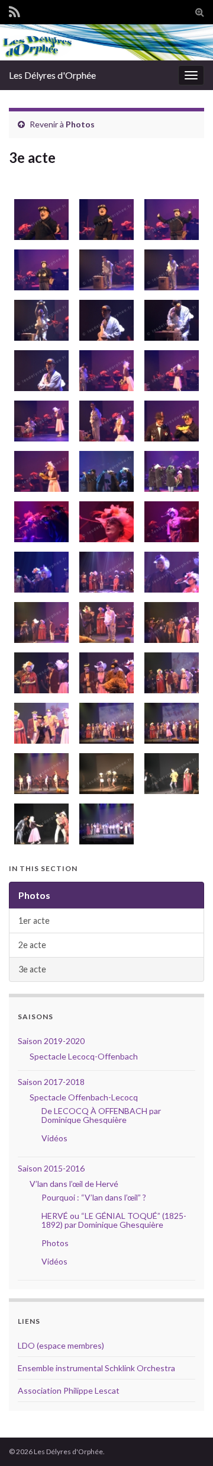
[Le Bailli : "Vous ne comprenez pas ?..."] (170, 421)
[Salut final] (105, 824)
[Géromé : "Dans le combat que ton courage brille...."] (170, 219)
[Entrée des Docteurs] (105, 471)
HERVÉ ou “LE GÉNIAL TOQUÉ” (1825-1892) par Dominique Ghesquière (113, 1220)
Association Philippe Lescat (69, 1390)
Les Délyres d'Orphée (52, 75)
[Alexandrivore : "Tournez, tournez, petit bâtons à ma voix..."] (170, 320)
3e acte (32, 969)
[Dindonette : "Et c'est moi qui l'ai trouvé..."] (170, 622)
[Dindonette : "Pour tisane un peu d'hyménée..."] (170, 572)
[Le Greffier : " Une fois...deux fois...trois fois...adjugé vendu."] (40, 723)
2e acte (32, 945)
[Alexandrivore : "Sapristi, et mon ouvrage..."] (105, 320)
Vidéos (54, 1138)
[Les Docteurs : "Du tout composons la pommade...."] (170, 471)
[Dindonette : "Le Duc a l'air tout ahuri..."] (40, 572)
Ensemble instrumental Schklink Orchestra (96, 1368)
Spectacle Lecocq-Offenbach (84, 1056)
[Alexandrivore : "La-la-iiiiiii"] (40, 320)
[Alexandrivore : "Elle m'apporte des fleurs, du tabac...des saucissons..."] (105, 270)
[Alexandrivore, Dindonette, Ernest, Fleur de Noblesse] (40, 824)
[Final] (170, 723)
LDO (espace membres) (61, 1345)
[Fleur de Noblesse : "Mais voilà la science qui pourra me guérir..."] (170, 522)
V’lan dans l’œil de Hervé (74, 1184)
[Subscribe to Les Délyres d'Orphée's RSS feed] (14, 9)
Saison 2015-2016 (51, 1168)
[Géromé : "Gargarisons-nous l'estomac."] (40, 270)
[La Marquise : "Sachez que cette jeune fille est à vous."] (40, 673)
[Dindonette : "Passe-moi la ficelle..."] (170, 370)
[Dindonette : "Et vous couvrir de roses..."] (105, 421)
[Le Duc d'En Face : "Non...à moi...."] (105, 673)
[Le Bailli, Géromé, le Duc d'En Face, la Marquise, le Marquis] (170, 773)
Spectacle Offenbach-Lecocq (84, 1097)
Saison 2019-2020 (51, 1041)
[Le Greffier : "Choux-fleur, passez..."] (40, 622)
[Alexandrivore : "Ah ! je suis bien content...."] (40, 421)
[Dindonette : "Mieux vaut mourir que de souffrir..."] (105, 572)
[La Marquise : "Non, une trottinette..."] (170, 673)
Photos (80, 124)
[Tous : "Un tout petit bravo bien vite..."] (105, 723)
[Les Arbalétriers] (40, 773)
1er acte (34, 921)
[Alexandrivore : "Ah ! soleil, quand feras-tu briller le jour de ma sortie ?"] (170, 270)
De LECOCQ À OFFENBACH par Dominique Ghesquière (101, 1115)
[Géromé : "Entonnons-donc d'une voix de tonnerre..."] (40, 219)
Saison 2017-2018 (51, 1082)
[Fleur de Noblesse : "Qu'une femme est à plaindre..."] (105, 522)
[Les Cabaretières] (105, 773)
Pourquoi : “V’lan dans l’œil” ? (93, 1197)
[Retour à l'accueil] (106, 42)
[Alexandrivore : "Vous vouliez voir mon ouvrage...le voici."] (105, 622)
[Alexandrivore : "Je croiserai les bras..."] (40, 370)
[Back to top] (186, 1439)
